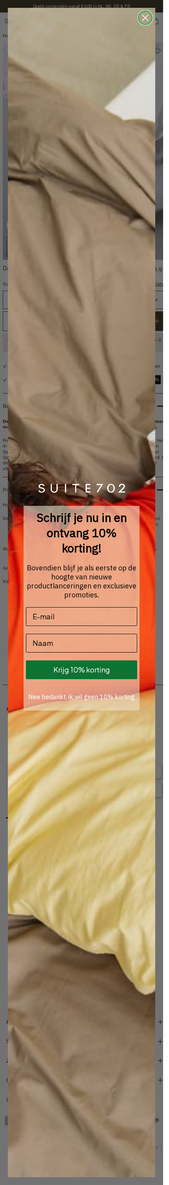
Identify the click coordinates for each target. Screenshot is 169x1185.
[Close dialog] (145, 18)
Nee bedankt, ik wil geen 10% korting (81, 697)
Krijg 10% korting (81, 669)
